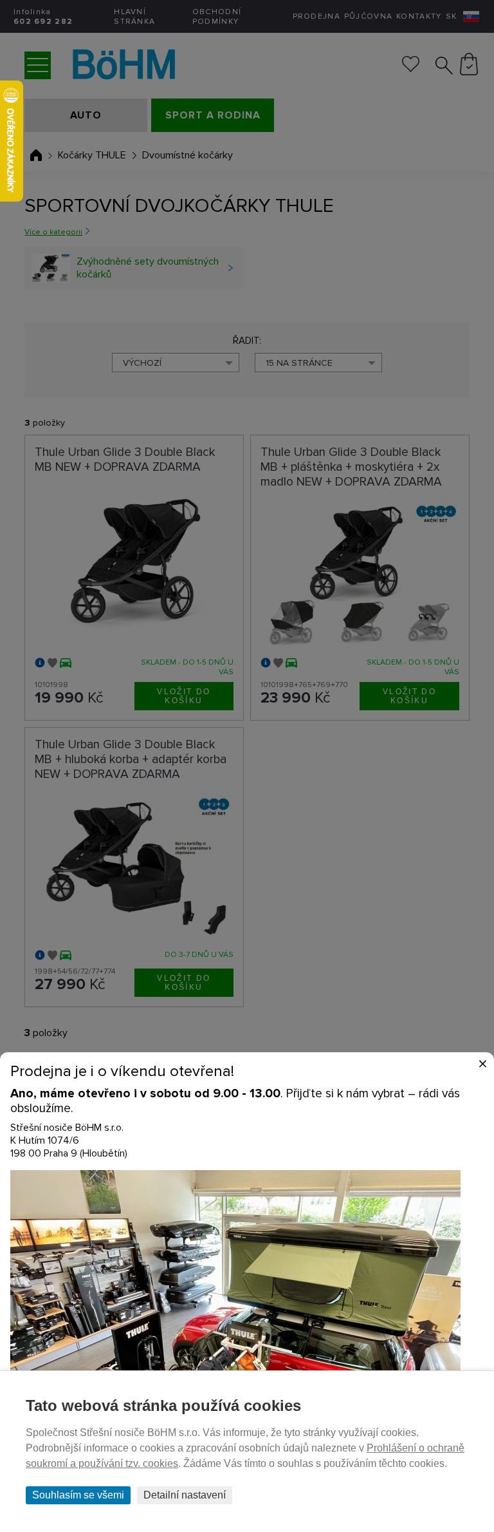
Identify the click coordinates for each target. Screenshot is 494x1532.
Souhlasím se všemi (78, 1494)
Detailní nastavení (184, 1494)
